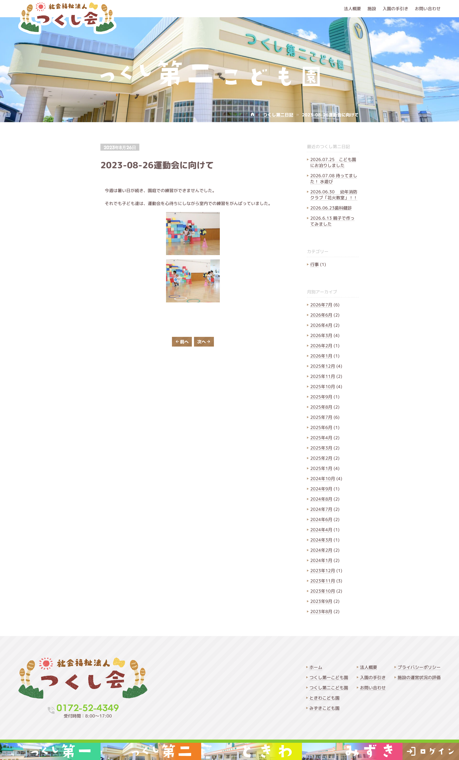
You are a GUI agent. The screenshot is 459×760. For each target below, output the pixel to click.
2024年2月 (321, 550)
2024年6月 (321, 519)
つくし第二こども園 (328, 688)
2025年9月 (321, 397)
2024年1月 (321, 560)
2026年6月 (321, 315)
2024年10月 (322, 479)
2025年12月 (322, 366)
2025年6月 (321, 427)
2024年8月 (321, 499)
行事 (314, 264)
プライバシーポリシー (419, 667)
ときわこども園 (324, 698)
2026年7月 (321, 305)
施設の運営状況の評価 (419, 677)
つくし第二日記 (278, 115)
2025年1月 (321, 468)
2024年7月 (321, 509)
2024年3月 (321, 540)
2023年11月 (322, 581)
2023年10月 (322, 591)
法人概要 (352, 9)
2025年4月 (321, 438)
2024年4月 (321, 530)
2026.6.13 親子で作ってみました (332, 221)
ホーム (315, 667)
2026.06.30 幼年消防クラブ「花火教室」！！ (334, 195)
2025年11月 (322, 376)
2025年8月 (321, 407)
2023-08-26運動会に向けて (157, 165)
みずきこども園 (324, 708)
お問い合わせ (428, 9)
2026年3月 (321, 335)
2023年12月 (322, 571)
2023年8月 (321, 611)
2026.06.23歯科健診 (331, 208)
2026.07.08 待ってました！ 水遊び (333, 179)
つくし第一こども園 (328, 677)
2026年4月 (321, 325)
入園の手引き (395, 9)
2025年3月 (321, 448)
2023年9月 (321, 601)
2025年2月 (321, 458)
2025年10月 (322, 386)
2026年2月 (321, 346)
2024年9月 (321, 489)
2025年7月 (321, 417)
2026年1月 (321, 356)
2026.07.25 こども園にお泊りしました (333, 162)
